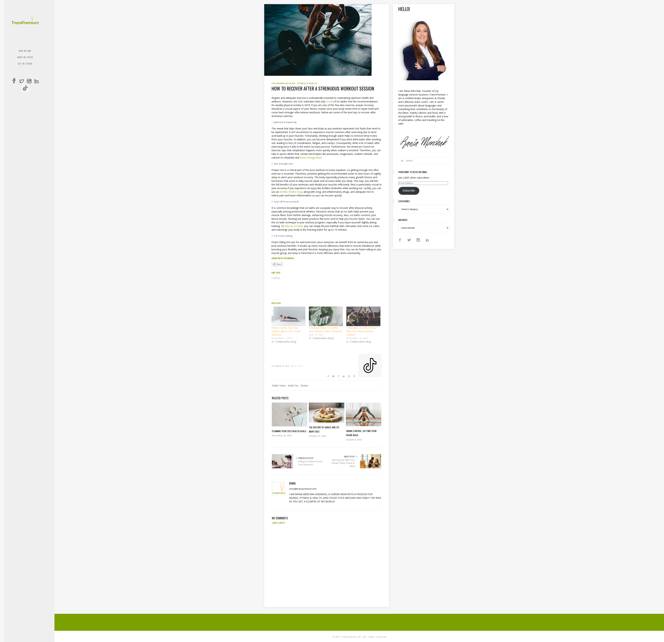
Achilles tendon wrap (291, 191)
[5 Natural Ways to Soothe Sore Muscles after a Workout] (326, 316)
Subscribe (409, 190)
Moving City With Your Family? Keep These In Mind (343, 463)
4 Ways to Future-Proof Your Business (310, 463)
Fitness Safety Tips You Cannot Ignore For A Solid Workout (285, 331)
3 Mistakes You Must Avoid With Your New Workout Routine (361, 331)
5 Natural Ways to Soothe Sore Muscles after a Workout (325, 329)
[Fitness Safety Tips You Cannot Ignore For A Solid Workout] (288, 316)
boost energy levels (311, 157)
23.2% (329, 101)
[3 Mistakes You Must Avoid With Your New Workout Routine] (363, 316)
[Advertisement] (359, 622)
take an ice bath (294, 226)
